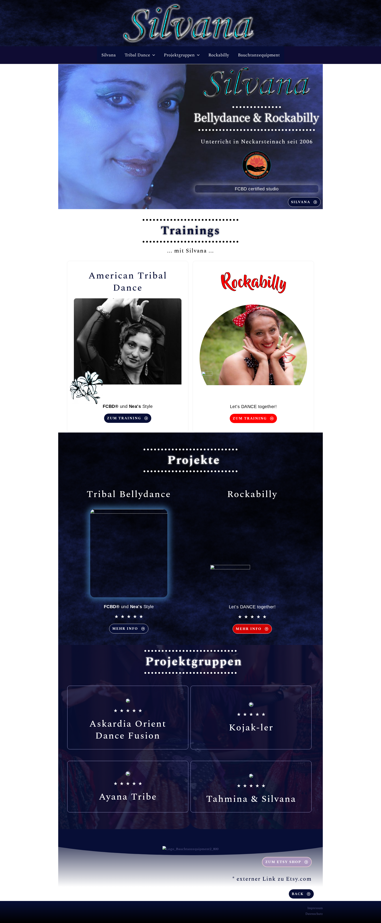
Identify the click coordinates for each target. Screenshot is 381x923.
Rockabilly (218, 55)
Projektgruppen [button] (179, 55)
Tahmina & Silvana (251, 799)
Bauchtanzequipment (259, 55)
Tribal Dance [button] (137, 55)
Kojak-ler (251, 728)
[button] (152, 55)
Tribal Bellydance (129, 494)
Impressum (315, 908)
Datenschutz (314, 914)
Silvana (108, 55)
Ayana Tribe (128, 797)
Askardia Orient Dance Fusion (127, 730)
